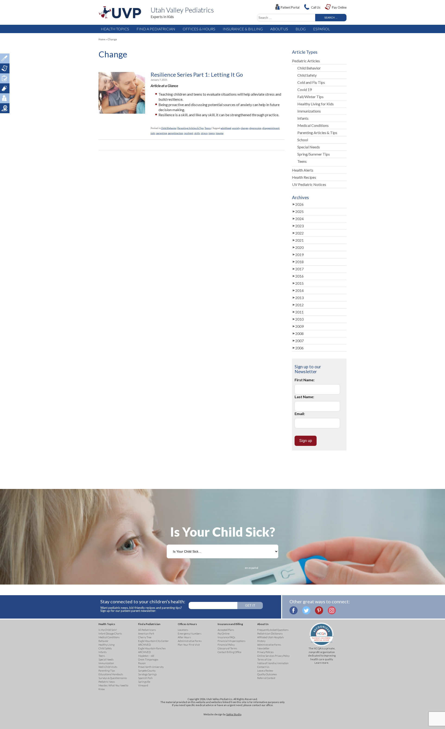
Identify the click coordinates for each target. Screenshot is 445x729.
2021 (299, 240)
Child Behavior (168, 128)
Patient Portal (290, 7)
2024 (299, 218)
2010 (299, 319)
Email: (300, 413)
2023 (299, 226)
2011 (299, 312)
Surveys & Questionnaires (5, 78)
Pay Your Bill (5, 68)
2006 (299, 348)
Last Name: (304, 396)
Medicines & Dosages (5, 58)
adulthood (226, 128)
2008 (299, 333)
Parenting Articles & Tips (190, 128)
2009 (299, 326)
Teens (208, 128)
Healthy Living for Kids (315, 104)
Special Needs (308, 147)
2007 (299, 340)
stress (204, 133)
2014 (299, 290)
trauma (219, 133)
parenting (161, 133)
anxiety (236, 128)
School (302, 140)
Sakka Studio (233, 714)
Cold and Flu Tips (311, 82)
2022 (299, 233)
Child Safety (307, 75)
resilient (188, 133)
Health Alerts (302, 170)
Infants (302, 118)
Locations (5, 108)
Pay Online (339, 7)
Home (102, 39)
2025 (299, 211)
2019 (299, 254)
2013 (299, 297)
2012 (299, 305)
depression (255, 128)
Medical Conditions (313, 125)
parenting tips (175, 133)
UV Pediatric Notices (309, 184)
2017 (299, 269)
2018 (299, 262)
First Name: (305, 380)
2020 (299, 247)
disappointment (271, 128)
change (244, 128)
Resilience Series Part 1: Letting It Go (197, 74)
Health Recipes (304, 177)
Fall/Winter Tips (310, 96)
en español (251, 567)
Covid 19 (304, 89)
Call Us (315, 7)
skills (197, 133)
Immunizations (309, 111)
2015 (299, 283)
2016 (299, 276)
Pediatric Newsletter (5, 88)
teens (212, 133)
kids (153, 133)
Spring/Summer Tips (313, 154)
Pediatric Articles (306, 61)
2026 (299, 204)
